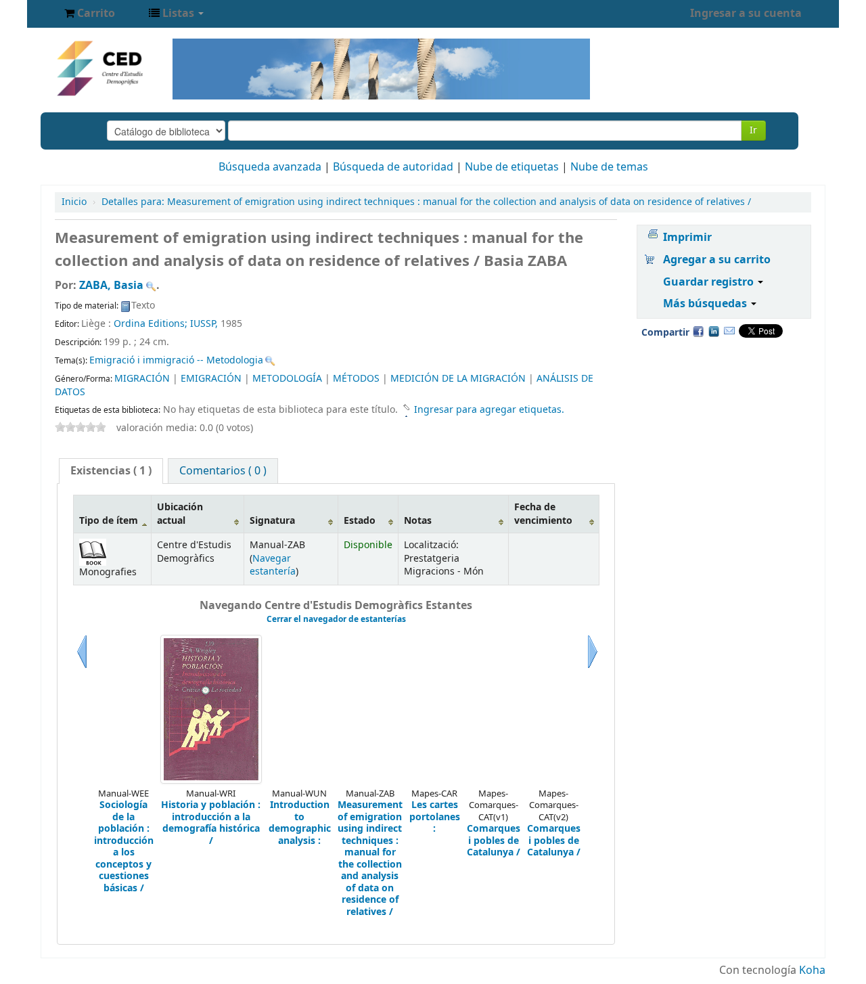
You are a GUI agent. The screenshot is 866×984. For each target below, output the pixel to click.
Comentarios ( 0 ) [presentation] (223, 471)
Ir (753, 130)
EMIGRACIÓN (211, 379)
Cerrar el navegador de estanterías (336, 619)
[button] (89, 13)
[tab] (111, 471)
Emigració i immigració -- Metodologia (176, 360)
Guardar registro (709, 282)
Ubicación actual (180, 513)
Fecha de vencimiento (543, 513)
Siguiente (592, 668)
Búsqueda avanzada (270, 167)
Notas (418, 521)
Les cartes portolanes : (434, 817)
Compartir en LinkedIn (714, 331)
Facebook (698, 331)
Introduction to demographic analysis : (300, 823)
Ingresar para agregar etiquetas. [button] (489, 410)
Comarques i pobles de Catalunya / (493, 841)
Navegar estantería (273, 565)
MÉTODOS (356, 379)
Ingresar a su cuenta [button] (746, 13)
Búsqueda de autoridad (393, 167)
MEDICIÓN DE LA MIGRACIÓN (458, 379)
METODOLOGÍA (287, 379)
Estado (359, 521)
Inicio (74, 202)
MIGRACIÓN (142, 379)
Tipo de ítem (108, 521)
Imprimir (687, 237)
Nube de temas (609, 167)
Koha (812, 970)
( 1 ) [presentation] (111, 471)
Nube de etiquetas (512, 167)
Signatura (272, 521)
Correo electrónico (729, 331)
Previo (81, 668)
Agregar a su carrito (717, 260)
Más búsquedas (706, 304)
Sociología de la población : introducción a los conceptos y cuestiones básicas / (124, 846)
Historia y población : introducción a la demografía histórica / (210, 823)
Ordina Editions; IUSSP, (167, 324)
